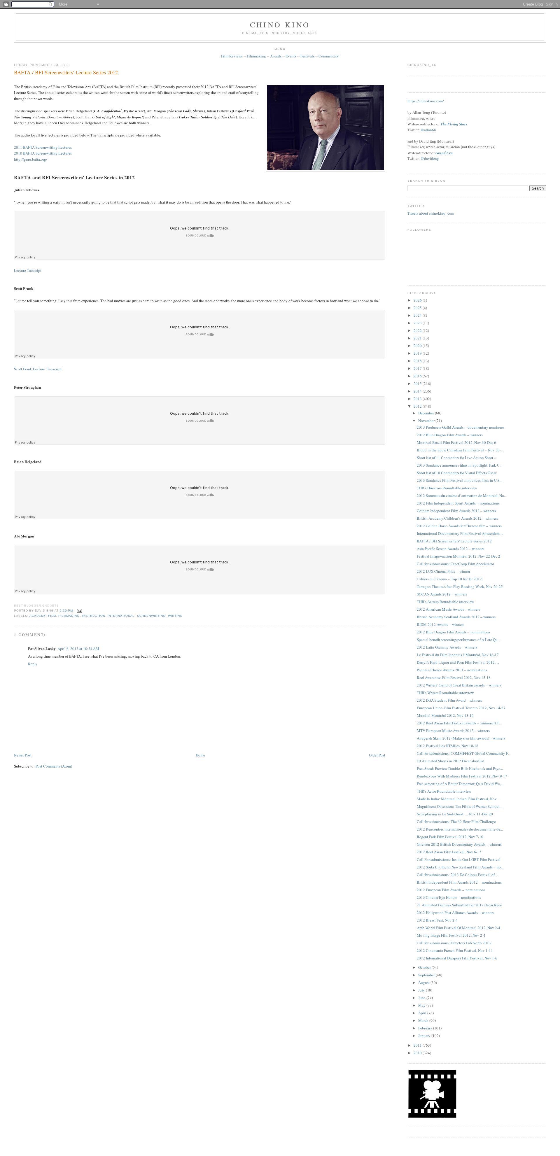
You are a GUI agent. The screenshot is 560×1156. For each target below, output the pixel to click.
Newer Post (23, 755)
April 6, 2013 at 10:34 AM (78, 648)
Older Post (377, 755)
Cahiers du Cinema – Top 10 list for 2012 (449, 578)
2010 (418, 1052)
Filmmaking (256, 56)
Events (291, 56)
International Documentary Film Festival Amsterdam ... (460, 533)
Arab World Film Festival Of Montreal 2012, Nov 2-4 (458, 927)
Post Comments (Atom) (54, 766)
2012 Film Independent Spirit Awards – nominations (458, 503)
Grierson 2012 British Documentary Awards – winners (459, 844)
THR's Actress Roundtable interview (445, 601)
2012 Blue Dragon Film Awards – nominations (453, 632)
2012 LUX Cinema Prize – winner (443, 571)
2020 (418, 345)
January (424, 1035)
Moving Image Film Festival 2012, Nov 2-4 (451, 935)
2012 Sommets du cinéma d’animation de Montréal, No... (462, 495)
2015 (418, 383)
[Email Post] (78, 610)
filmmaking (69, 615)
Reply (33, 663)
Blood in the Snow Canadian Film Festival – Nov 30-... (460, 450)
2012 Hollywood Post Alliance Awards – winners (455, 912)
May (422, 1005)
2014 (418, 391)
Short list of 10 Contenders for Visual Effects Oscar (456, 472)
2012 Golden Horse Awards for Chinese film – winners (459, 525)
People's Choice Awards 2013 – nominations (452, 669)
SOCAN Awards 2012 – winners (442, 594)
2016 (418, 376)
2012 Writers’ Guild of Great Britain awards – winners (459, 685)
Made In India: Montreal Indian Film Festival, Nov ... (458, 798)
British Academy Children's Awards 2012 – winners (457, 518)
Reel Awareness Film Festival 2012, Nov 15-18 (454, 677)
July (422, 990)
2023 (418, 322)
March (423, 1020)
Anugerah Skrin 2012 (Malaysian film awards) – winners (461, 738)
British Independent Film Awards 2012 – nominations (459, 882)
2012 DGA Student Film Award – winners (449, 700)
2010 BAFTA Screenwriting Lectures (43, 153)
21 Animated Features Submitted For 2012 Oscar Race (459, 905)
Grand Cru (444, 152)
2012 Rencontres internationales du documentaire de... (460, 829)
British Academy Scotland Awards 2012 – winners (456, 616)
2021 (418, 338)
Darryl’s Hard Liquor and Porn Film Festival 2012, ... (458, 662)
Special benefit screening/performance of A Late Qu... (458, 639)
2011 (418, 1045)
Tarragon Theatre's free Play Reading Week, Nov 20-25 (460, 586)
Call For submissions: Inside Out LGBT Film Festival (459, 859)
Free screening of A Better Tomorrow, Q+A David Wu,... (460, 783)
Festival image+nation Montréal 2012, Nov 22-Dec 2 (458, 556)
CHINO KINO (280, 24)
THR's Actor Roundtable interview (444, 791)
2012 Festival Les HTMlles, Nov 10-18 (447, 745)
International (121, 615)
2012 (418, 406)
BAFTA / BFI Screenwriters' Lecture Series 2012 (66, 72)
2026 (418, 300)
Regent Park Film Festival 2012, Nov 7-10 (450, 836)
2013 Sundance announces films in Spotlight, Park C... (459, 465)
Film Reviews (232, 56)
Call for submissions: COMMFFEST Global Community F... (463, 753)
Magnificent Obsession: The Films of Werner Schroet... (459, 806)
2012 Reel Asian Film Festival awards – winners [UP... (459, 723)
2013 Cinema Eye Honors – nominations (449, 897)
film (52, 615)
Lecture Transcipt (27, 270)
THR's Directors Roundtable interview (447, 488)
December (426, 413)
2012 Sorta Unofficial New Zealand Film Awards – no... (460, 867)
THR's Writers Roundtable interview (445, 692)
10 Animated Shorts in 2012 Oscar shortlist (450, 760)
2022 (418, 330)
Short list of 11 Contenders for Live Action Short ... (457, 457)
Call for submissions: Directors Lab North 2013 (454, 942)
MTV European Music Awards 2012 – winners (453, 730)
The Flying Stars (453, 124)
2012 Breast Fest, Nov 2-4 (437, 920)
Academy (37, 615)
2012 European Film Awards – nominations (451, 889)
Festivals (307, 56)
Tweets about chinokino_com (430, 213)
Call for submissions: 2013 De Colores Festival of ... (457, 874)
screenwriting (151, 615)
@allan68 (428, 129)
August (424, 982)
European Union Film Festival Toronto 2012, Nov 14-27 (461, 707)
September (427, 975)
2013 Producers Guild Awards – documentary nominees (460, 427)
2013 (418, 398)
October (425, 967)
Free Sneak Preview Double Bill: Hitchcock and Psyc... (460, 768)
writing (175, 615)
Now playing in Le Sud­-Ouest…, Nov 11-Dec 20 (455, 814)
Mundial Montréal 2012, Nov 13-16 (445, 715)
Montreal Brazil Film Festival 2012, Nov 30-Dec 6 (456, 442)
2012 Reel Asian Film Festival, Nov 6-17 (449, 851)
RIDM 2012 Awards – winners (440, 624)
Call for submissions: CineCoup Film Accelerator (455, 563)
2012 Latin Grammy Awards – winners (447, 647)
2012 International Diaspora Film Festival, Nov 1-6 (457, 958)
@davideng (430, 158)
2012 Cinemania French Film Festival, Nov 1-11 (455, 950)
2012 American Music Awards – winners (448, 609)
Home (200, 755)
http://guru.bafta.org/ (30, 159)
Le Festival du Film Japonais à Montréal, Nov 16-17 (458, 654)
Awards (275, 56)
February (425, 1028)
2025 (418, 307)
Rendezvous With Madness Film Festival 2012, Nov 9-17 (462, 776)
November (426, 420)
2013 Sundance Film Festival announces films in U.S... (459, 480)
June (422, 997)
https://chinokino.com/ (425, 101)
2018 (418, 360)
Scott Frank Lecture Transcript (38, 369)
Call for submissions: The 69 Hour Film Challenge (456, 821)
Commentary (328, 56)
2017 (418, 368)
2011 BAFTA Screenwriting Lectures (43, 147)
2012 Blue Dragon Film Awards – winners (450, 434)
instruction (93, 615)
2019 (418, 353)
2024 (418, 315)
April (422, 1012)
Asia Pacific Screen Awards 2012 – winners (450, 548)
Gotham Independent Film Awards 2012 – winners (456, 510)
